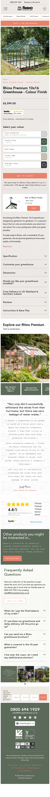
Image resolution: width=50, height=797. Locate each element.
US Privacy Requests (18, 768)
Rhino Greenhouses (27, 776)
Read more (7, 246)
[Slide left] (11, 67)
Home (5, 80)
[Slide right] (38, 67)
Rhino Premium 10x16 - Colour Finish (21, 82)
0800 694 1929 (25, 709)
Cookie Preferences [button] (25, 771)
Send (43, 697)
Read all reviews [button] (36, 522)
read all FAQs (15, 601)
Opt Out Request (33, 768)
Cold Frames (33, 16)
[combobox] (25, 723)
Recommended (12, 558)
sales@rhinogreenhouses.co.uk (16, 593)
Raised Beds (21, 16)
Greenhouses (7, 16)
